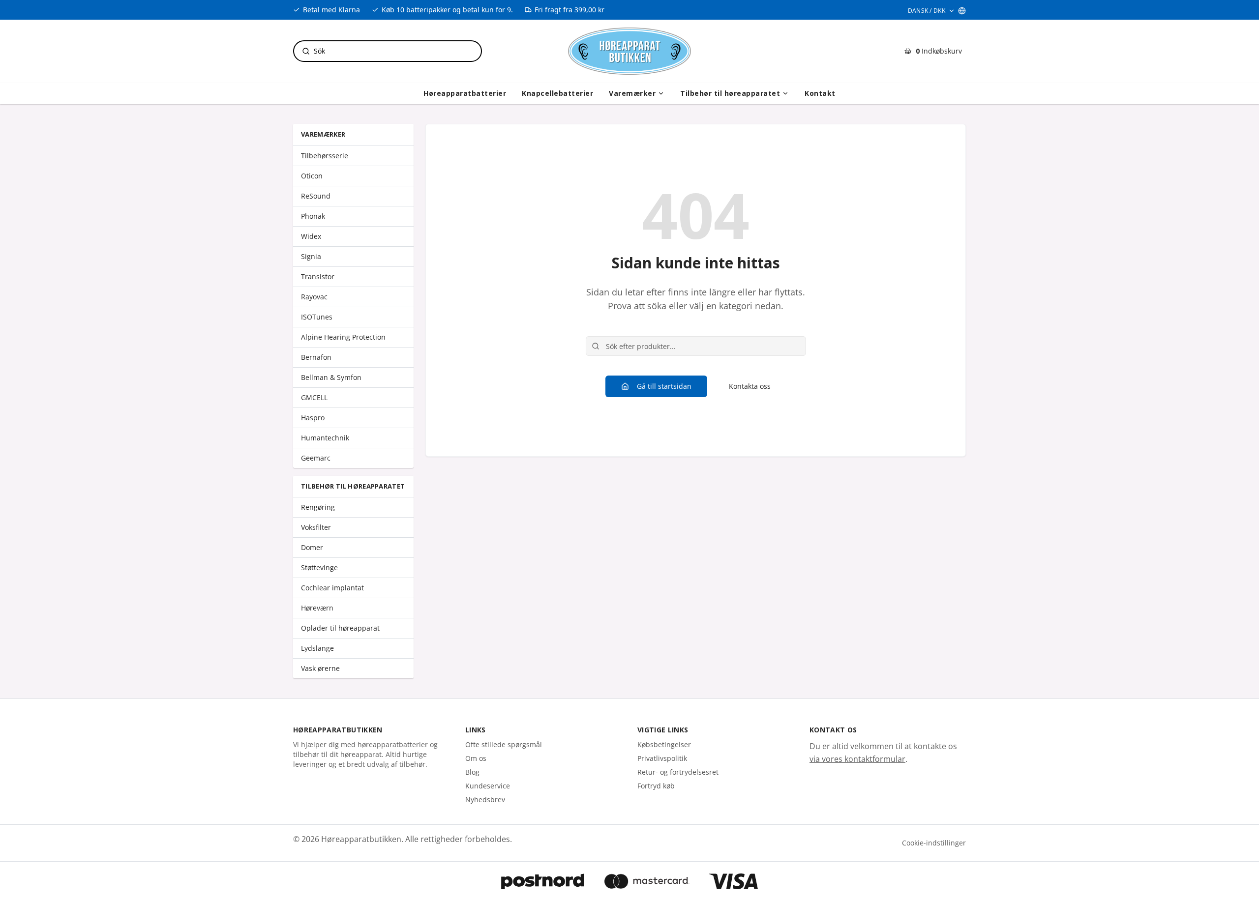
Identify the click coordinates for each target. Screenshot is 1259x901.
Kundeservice (487, 785)
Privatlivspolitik (662, 758)
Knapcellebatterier (557, 93)
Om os (475, 758)
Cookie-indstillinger (934, 842)
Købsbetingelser (664, 744)
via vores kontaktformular (857, 759)
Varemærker (632, 93)
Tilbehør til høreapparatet (730, 93)
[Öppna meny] (661, 93)
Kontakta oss (750, 386)
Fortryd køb (656, 785)
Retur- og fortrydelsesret (678, 772)
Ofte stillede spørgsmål (503, 744)
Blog (472, 772)
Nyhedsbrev (485, 799)
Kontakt (820, 93)
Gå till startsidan (664, 386)
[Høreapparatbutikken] (629, 51)
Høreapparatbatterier (464, 93)
